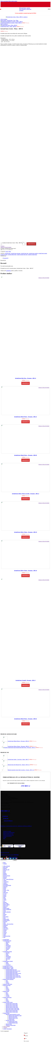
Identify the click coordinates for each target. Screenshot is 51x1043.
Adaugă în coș (31, 243)
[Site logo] (25, 10)
